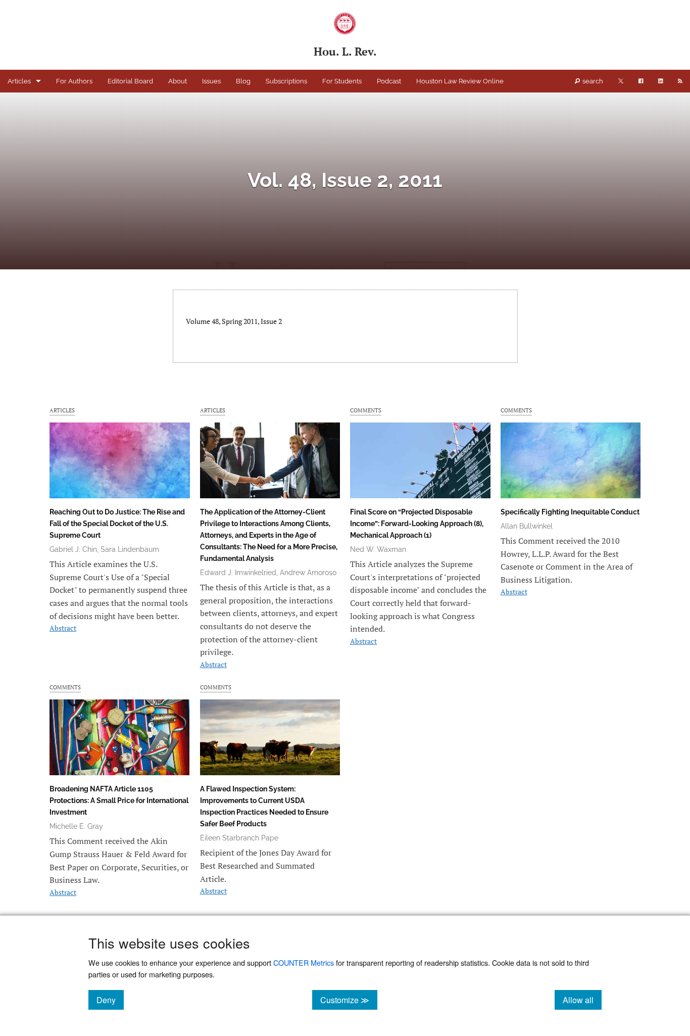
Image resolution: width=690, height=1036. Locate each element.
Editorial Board (130, 81)
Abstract (63, 628)
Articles (19, 81)
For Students (342, 81)
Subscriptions (286, 81)
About (177, 81)
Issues (211, 81)
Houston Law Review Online (460, 81)
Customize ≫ (348, 1000)
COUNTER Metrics (303, 962)
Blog (243, 81)
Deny (110, 1000)
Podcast (389, 81)
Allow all (582, 1000)
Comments (365, 410)
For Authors (74, 81)
